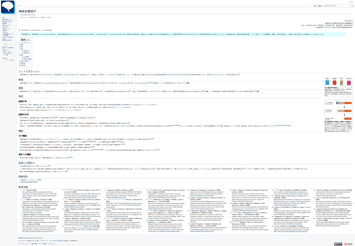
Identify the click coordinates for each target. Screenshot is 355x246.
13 (172, 125)
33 (71, 157)
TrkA (67, 139)
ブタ (132, 74)
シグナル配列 (33, 91)
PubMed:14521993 (321, 195)
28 (98, 149)
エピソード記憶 (139, 169)
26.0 (234, 221)
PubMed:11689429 (195, 195)
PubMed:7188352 (42, 203)
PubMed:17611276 (195, 209)
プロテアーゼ (153, 91)
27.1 (278, 189)
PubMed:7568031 (279, 205)
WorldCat (25, 197)
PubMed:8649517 (279, 214)
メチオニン (77, 169)
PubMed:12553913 (332, 216)
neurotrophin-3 (123, 83)
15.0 (150, 189)
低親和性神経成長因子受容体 (29, 182)
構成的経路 (36, 123)
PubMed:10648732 (237, 201)
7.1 (67, 199)
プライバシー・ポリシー (24, 243)
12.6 (122, 199)
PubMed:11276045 (165, 231)
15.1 (152, 189)
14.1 (110, 218)
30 (101, 149)
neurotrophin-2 (111, 83)
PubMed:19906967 (153, 209)
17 (180, 125)
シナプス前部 (74, 126)
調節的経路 (89, 123)
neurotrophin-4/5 (139, 83)
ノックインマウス (203, 169)
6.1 (67, 189)
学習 (30, 158)
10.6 (80, 225)
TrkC (74, 139)
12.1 (110, 199)
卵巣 (40, 104)
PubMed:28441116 (294, 194)
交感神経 (29, 147)
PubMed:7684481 (84, 224)
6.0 (66, 189)
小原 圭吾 (347, 21)
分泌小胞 (57, 120)
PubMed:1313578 (35, 231)
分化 (65, 147)
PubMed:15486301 (70, 207)
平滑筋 (30, 104)
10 (58, 117)
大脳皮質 (39, 107)
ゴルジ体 (48, 120)
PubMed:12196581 (212, 220)
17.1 (152, 210)
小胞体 (31, 120)
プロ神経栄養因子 (109, 91)
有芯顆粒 (112, 123)
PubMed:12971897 (287, 224)
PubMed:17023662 (321, 226)
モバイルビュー (52, 243)
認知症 (38, 171)
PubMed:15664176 (82, 197)
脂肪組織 (35, 104)
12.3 (115, 199)
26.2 (239, 221)
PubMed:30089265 (289, 231)
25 (122, 144)
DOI (30, 197)
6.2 (69, 189)
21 (92, 141)
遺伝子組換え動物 (154, 126)
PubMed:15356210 (347, 205)
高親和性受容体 (36, 139)
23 (95, 141)
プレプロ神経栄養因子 (47, 91)
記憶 (26, 158)
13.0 (108, 208)
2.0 (24, 199)
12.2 (113, 199)
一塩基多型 (96, 169)
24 (119, 141)
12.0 (108, 199)
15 (176, 125)
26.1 (236, 221)
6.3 (71, 189)
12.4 (117, 199)
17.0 (150, 210)
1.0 (24, 189)
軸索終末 (227, 126)
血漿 (36, 110)
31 (103, 149)
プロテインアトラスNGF (147, 104)
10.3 (73, 225)
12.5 (120, 199)
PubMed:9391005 (111, 197)
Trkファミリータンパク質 (58, 139)
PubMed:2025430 (29, 220)
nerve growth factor (69, 74)
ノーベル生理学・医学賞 (112, 74)
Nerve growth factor (26, 14)
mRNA (67, 118)
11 (94, 117)
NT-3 (129, 83)
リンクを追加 (10, 60)
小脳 (48, 107)
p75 (43, 144)
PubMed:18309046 (239, 210)
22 (94, 141)
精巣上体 (80, 107)
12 (124, 125)
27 (94, 147)
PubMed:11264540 (114, 216)
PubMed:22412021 (153, 218)
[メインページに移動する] (8, 7)
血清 (32, 110)
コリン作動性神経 (50, 147)
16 (178, 125)
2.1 (25, 199)
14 (174, 125)
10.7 (82, 225)
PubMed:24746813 (245, 220)
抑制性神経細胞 (115, 104)
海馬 (104, 104)
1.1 (25, 189)
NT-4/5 (147, 83)
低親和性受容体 (37, 144)
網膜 (100, 104)
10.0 (66, 225)
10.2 (71, 225)
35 (244, 168)
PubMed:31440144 (250, 229)
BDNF (190, 74)
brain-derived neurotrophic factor (178, 74)
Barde (214, 74)
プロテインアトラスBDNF (120, 107)
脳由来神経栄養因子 (162, 74)
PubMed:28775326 (195, 231)
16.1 (152, 199)
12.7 (124, 199)
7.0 (66, 199)
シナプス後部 (47, 126)
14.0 (108, 218)
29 (100, 149)
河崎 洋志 (327, 27)
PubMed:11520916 (132, 205)
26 (124, 144)
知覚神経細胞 (39, 147)
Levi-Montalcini (45, 74)
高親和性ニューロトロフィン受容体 (31, 180)
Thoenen (219, 74)
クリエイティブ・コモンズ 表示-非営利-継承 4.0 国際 (53, 240)
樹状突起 (83, 118)
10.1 (69, 225)
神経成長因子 (59, 74)
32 (70, 157)
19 (290, 125)
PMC (54, 195)
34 (155, 168)
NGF (77, 74)
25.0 (234, 212)
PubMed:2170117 (85, 216)
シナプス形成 (81, 142)
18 (288, 125)
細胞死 (75, 144)
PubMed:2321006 (27, 212)
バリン (71, 169)
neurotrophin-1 (62, 83)
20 (90, 141)
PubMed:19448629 (158, 197)
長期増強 (45, 150)
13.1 (110, 208)
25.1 (236, 212)
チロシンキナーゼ (46, 139)
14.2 (113, 218)
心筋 (25, 104)
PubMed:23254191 (93, 229)
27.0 (276, 189)
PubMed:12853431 (112, 229)
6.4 (73, 189)
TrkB (71, 139)
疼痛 (25, 166)
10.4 (75, 225)
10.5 (78, 225)
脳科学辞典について (36, 243)
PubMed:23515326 (47, 195)
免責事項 (45, 243)
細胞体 (72, 118)
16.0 (150, 199)
